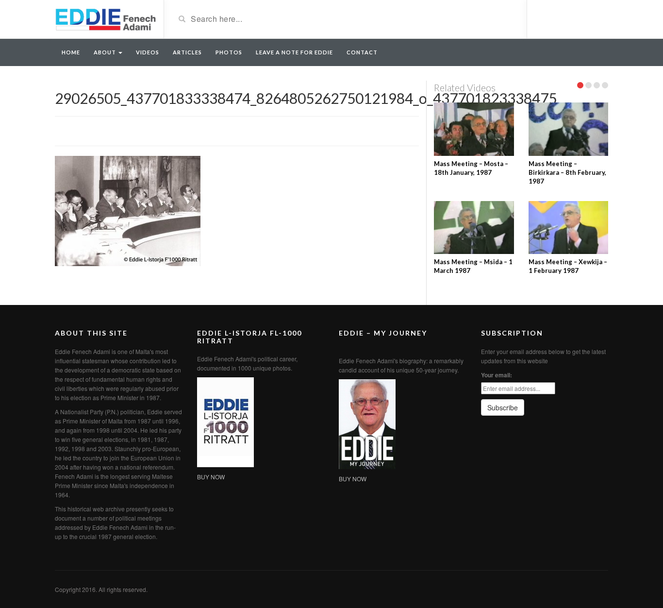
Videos (147, 52)
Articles (187, 52)
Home (71, 52)
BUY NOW (211, 477)
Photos (228, 52)
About (105, 52)
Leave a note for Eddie (294, 52)
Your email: (496, 375)
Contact (362, 52)
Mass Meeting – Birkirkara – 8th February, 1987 (567, 172)
